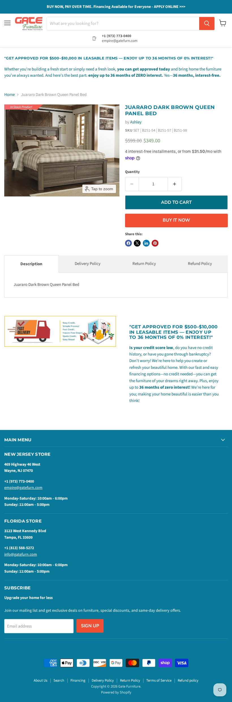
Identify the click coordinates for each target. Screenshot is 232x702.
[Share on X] (137, 243)
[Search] (206, 23)
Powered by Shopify (116, 692)
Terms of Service (158, 680)
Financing (77, 680)
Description (31, 264)
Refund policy (188, 680)
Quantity (132, 172)
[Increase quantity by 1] (175, 184)
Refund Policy (200, 264)
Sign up (90, 626)
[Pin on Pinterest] (155, 243)
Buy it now (176, 220)
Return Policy (144, 264)
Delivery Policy (87, 264)
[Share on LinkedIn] (146, 243)
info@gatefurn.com (20, 554)
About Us (40, 680)
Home (9, 94)
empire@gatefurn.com (23, 488)
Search (58, 680)
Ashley (135, 122)
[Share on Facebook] (128, 243)
